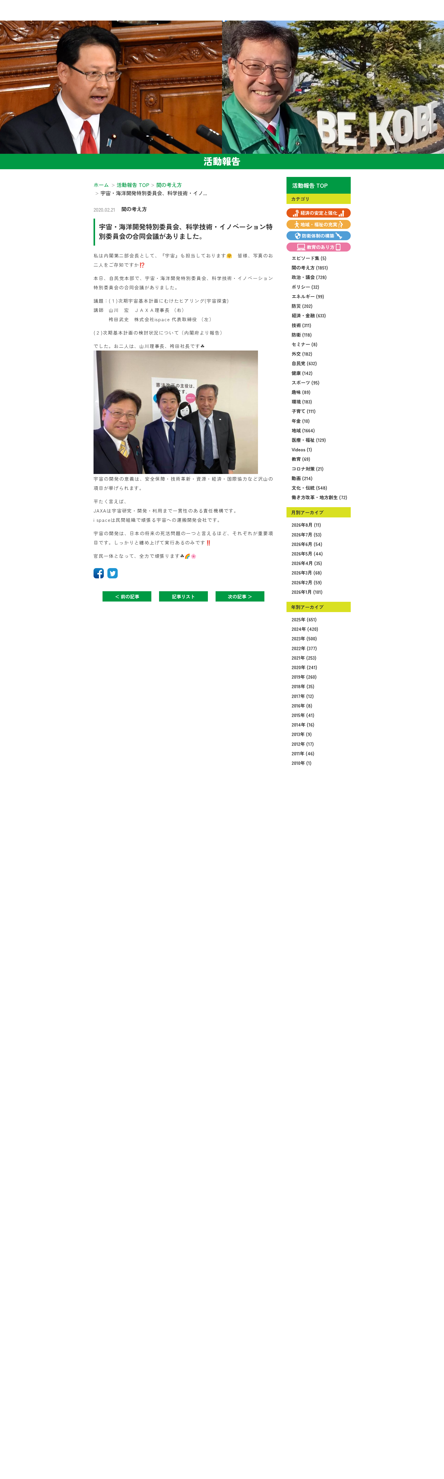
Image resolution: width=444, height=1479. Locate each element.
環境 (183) (302, 401)
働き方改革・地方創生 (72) (319, 497)
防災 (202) (302, 305)
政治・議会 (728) (309, 277)
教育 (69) (301, 458)
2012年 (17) (303, 743)
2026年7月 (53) (306, 534)
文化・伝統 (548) (309, 487)
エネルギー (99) (308, 296)
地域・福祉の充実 (318, 224)
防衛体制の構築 (318, 235)
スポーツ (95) (305, 382)
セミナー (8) (304, 344)
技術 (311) (301, 325)
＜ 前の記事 (127, 596)
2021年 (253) (304, 657)
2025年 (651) (304, 619)
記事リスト (183, 596)
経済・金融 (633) (309, 315)
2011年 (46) (303, 753)
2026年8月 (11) (306, 524)
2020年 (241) (304, 667)
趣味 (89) (301, 392)
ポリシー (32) (305, 286)
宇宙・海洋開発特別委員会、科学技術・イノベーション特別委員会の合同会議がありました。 (186, 231)
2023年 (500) (304, 638)
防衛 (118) (302, 334)
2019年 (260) (304, 676)
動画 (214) (302, 478)
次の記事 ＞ (240, 596)
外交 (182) (302, 353)
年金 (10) (301, 420)
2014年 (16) (303, 724)
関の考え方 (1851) (310, 267)
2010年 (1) (301, 762)
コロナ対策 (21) (307, 468)
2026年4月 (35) (307, 563)
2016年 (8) (302, 705)
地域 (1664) (303, 430)
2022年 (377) (304, 648)
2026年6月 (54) (307, 544)
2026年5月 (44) (307, 553)
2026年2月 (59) (307, 582)
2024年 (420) (305, 628)
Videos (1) (302, 449)
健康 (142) (302, 373)
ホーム (101, 185)
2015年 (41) (303, 715)
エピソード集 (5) (309, 258)
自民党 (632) (304, 363)
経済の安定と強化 (318, 212)
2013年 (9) (302, 734)
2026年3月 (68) (307, 572)
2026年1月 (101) (307, 591)
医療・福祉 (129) (309, 439)
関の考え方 (134, 209)
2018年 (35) (303, 686)
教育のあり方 (321, 247)
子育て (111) (304, 411)
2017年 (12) (303, 696)
